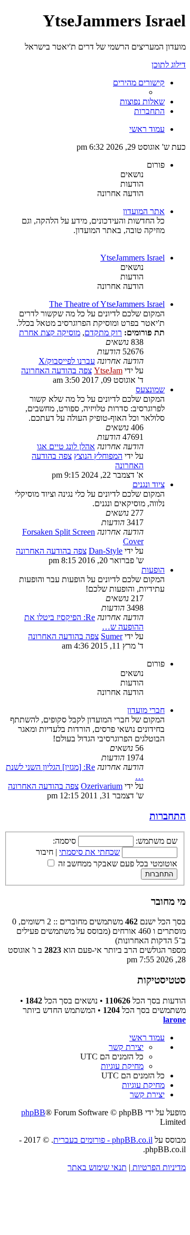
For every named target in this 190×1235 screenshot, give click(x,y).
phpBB (33, 1112)
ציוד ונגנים (148, 484)
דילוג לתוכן (168, 64)
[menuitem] (142, 101)
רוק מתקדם (103, 332)
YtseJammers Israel (132, 257)
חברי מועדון (146, 710)
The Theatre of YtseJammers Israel (107, 304)
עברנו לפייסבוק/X (67, 360)
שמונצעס (150, 389)
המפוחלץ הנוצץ (98, 455)
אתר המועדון (144, 211)
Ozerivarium (101, 785)
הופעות (153, 569)
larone (174, 1019)
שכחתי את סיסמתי (89, 851)
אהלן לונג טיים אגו (66, 446)
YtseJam (108, 370)
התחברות (167, 816)
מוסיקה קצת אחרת (49, 332)
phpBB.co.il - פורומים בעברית (103, 1139)
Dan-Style (105, 550)
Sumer (111, 636)
